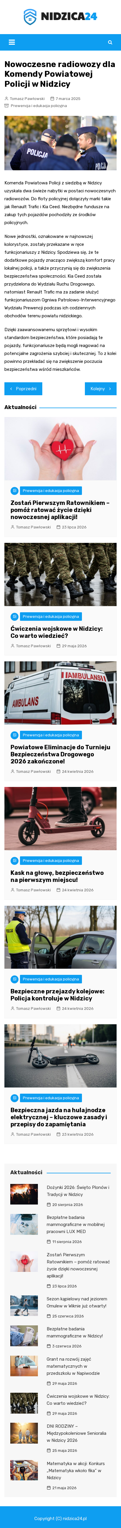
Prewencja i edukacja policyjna (39, 106)
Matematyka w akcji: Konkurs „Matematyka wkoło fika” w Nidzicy (76, 1470)
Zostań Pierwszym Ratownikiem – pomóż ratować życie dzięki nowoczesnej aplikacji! (60, 510)
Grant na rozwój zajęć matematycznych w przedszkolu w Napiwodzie (73, 1366)
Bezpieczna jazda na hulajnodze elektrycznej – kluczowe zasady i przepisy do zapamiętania (59, 1117)
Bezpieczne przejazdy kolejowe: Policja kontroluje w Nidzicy (58, 995)
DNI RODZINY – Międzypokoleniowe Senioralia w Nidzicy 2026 (76, 1433)
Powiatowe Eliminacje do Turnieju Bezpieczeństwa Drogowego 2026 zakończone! (60, 754)
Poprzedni (26, 389)
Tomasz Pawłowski (27, 98)
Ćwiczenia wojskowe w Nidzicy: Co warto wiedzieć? (57, 632)
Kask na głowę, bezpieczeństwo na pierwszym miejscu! (57, 876)
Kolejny (98, 389)
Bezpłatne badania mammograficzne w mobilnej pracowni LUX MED (76, 1224)
